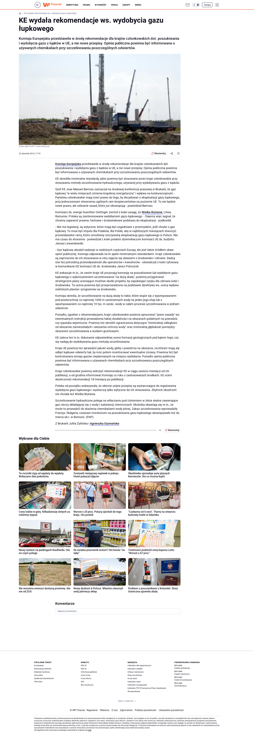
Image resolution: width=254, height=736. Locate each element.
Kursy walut (132, 678)
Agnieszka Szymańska (104, 423)
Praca (114, 5)
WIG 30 (84, 669)
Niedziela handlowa (42, 672)
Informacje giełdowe (89, 672)
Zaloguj (207, 5)
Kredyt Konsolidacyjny (183, 680)
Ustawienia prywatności (171, 710)
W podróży (100, 5)
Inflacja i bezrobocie (135, 672)
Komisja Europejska (68, 164)
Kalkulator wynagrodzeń (137, 685)
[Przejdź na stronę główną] (38, 7)
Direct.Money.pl (180, 686)
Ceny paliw (38, 675)
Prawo (86, 5)
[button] (196, 5)
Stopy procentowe (135, 675)
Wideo (138, 5)
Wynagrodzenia (134, 691)
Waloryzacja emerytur (42, 669)
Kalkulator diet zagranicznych (139, 665)
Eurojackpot (39, 665)
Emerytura (72, 5)
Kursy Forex (85, 675)
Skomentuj (160, 153)
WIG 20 (84, 665)
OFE (82, 682)
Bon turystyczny (87, 685)
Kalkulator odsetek (135, 669)
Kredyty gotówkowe (182, 668)
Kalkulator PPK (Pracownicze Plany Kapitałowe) (147, 688)
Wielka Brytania (152, 212)
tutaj (89, 730)
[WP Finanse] (54, 5)
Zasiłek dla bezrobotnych (44, 678)
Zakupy (126, 5)
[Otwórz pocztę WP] (187, 5)
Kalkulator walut (134, 682)
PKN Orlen (38, 682)
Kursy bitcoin (86, 678)
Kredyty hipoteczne (181, 674)
